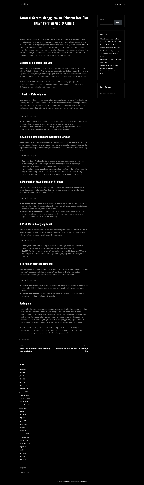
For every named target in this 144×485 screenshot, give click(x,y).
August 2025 (23, 408)
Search (102, 19)
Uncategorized (25, 339)
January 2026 (24, 392)
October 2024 (24, 440)
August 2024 (23, 447)
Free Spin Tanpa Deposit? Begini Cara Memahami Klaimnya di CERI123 (110, 53)
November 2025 (25, 398)
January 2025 (24, 430)
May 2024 (23, 456)
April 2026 (23, 382)
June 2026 (23, 376)
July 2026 (22, 372)
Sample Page (117, 4)
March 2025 (23, 424)
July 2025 (22, 411)
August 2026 (23, 369)
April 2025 (23, 421)
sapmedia (24, 4)
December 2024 (24, 434)
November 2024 (25, 437)
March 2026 (23, 385)
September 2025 (25, 405)
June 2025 (23, 414)
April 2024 (23, 460)
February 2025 (24, 427)
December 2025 (24, 395)
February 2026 (24, 389)
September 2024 (25, 443)
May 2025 (23, 418)
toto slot (85, 45)
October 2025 (24, 401)
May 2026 (23, 379)
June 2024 (23, 453)
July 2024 (22, 450)
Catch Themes (83, 481)
